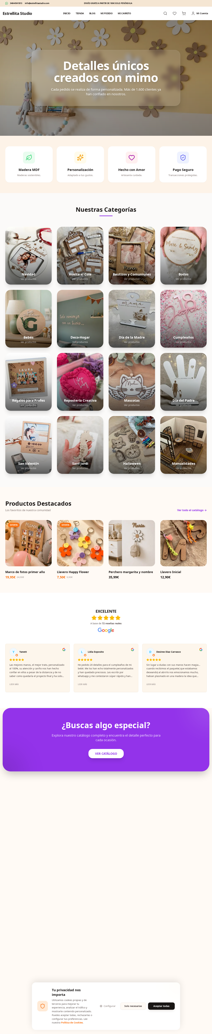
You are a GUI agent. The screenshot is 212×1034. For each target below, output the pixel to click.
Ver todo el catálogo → (192, 510)
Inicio (66, 13)
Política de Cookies (72, 1022)
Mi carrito (124, 13)
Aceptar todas (161, 1006)
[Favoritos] (174, 13)
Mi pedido (106, 13)
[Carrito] (184, 13)
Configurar (110, 1006)
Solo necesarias (133, 1006)
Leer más (14, 684)
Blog (92, 13)
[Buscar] (165, 13)
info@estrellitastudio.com (37, 3)
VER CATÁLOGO (106, 754)
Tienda (80, 13)
